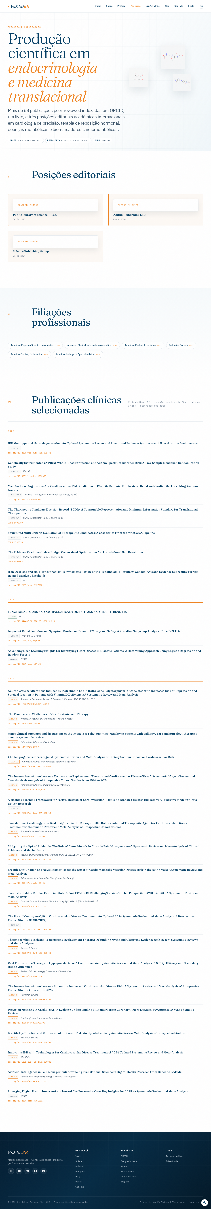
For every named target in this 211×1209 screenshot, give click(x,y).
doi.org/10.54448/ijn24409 (23, 746)
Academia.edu (128, 1176)
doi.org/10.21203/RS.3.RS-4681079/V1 (29, 1042)
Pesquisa (136, 6)
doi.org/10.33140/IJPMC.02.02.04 (27, 906)
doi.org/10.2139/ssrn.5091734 (25, 664)
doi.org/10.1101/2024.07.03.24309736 (29, 929)
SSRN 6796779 (15, 522)
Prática (121, 6)
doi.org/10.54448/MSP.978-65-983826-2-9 (31, 621)
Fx (19, 6)
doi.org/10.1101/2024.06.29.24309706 (29, 1061)
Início (98, 6)
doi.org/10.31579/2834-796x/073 (26, 789)
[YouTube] (19, 1171)
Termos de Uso (174, 1156)
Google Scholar (129, 1161)
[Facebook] (35, 1171)
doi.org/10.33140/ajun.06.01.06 (26, 883)
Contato (178, 6)
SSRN (124, 1166)
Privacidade (172, 1161)
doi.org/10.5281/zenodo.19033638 (27, 476)
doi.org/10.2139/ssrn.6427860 (25, 585)
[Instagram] (11, 1171)
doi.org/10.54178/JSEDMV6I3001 (26, 976)
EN (201, 6)
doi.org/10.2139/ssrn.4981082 (25, 1100)
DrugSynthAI (153, 6)
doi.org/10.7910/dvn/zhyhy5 (24, 640)
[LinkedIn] (27, 1171)
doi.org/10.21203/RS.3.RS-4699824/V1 (29, 999)
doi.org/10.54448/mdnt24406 (24, 723)
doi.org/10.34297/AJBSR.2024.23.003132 (31, 766)
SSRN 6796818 (15, 542)
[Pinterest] (43, 1171)
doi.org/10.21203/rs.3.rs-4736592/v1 (29, 859)
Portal (191, 6)
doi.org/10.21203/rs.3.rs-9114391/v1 (29, 452)
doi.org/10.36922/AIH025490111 (26, 499)
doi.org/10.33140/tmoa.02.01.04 (26, 836)
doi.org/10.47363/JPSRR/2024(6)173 (28, 704)
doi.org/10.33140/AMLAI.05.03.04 (27, 1081)
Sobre (109, 6)
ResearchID (127, 1171)
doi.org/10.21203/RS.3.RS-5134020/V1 (29, 953)
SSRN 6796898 (15, 561)
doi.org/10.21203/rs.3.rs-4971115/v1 (29, 813)
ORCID (124, 1156)
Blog (167, 6)
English (125, 1181)
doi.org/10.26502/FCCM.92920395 (26, 1022)
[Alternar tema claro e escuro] (204, 1202)
